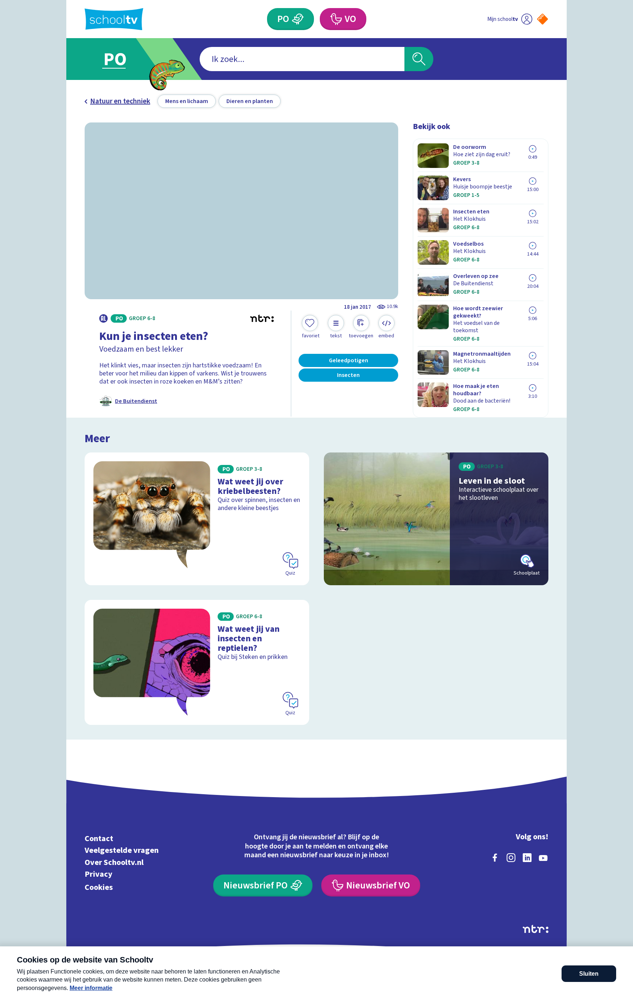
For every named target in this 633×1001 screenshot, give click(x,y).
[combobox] (302, 59)
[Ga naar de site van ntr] (535, 929)
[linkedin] (527, 858)
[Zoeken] (418, 59)
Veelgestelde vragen (122, 850)
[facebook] (495, 858)
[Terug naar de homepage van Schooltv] (114, 19)
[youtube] (543, 858)
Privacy (98, 874)
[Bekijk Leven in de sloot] (436, 518)
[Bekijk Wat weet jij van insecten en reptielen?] (197, 662)
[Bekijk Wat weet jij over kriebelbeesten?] (197, 518)
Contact (99, 838)
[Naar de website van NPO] (542, 19)
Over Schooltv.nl (114, 862)
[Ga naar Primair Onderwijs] (121, 59)
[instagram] (511, 858)
